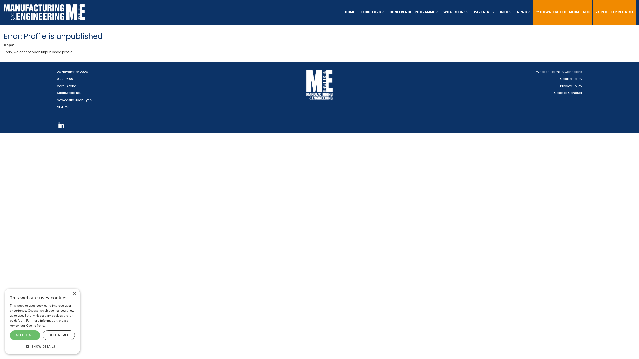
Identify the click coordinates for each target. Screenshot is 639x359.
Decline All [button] (59, 335)
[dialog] (42, 321)
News (522, 12)
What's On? (454, 12)
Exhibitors (371, 12)
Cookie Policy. (36, 325)
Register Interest (617, 12)
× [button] (74, 294)
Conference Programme (412, 12)
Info (504, 12)
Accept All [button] (25, 335)
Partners (483, 12)
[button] (42, 346)
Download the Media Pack (564, 12)
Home (350, 12)
